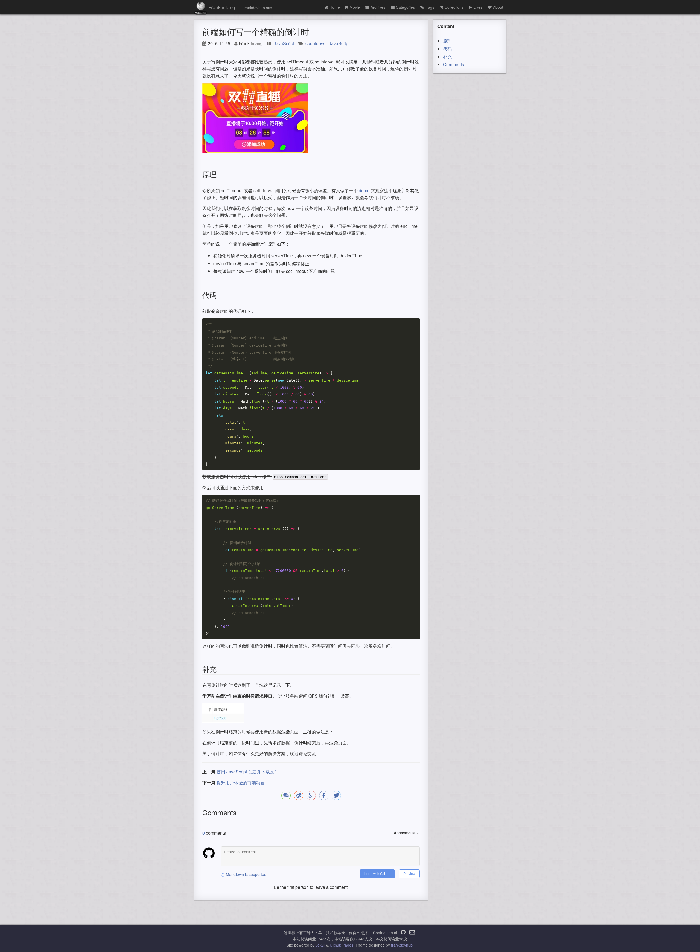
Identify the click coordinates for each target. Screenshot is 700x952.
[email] (412, 932)
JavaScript (284, 43)
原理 (447, 41)
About (498, 7)
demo (364, 190)
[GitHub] (403, 932)
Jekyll (320, 945)
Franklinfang (221, 7)
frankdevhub (402, 945)
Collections (454, 7)
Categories (405, 7)
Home (334, 7)
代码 (447, 49)
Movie (354, 7)
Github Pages (341, 945)
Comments (453, 64)
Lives (477, 7)
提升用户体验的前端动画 (241, 782)
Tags (430, 7)
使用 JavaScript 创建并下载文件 (248, 771)
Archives (378, 7)
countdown (316, 43)
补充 (447, 57)
